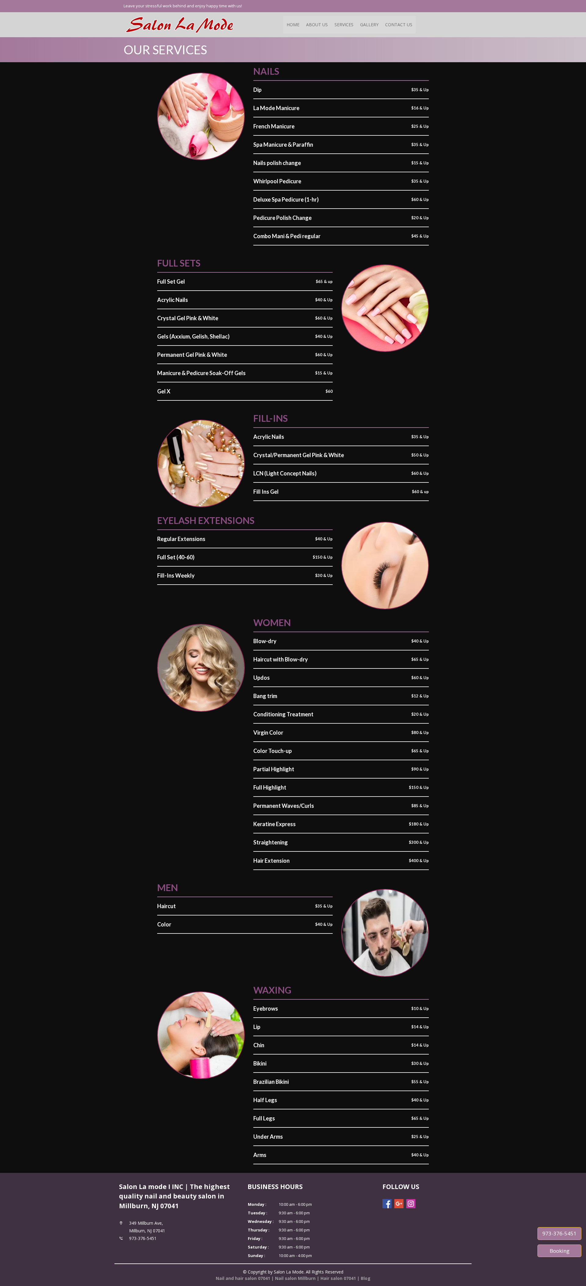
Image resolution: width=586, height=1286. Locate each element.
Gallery (369, 24)
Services (344, 24)
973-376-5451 (559, 1233)
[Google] (398, 1203)
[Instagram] (410, 1203)
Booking (560, 1250)
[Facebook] (387, 1203)
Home (293, 24)
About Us (317, 24)
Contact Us (398, 24)
